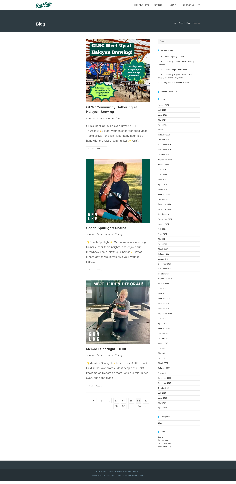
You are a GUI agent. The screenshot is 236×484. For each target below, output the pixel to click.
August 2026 (163, 105)
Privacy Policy (132, 471)
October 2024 (163, 214)
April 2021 (162, 358)
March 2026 (163, 130)
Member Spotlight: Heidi (106, 349)
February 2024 (164, 254)
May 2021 (162, 353)
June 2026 (162, 115)
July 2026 (162, 110)
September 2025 (165, 160)
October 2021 (163, 338)
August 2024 (163, 224)
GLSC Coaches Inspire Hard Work (172, 70)
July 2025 (162, 170)
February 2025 (164, 194)
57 (146, 400)
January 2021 (163, 373)
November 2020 (164, 383)
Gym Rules (101, 471)
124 (138, 406)
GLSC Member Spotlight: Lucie (171, 57)
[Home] (175, 23)
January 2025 (163, 199)
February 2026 (164, 135)
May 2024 (162, 239)
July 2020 (162, 393)
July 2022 (162, 318)
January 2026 (163, 140)
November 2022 (164, 309)
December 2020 (164, 378)
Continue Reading (97, 149)
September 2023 (165, 279)
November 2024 (164, 209)
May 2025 (162, 179)
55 (131, 400)
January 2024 (163, 259)
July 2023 (162, 289)
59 (123, 406)
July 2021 (162, 348)
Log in (160, 437)
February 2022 (164, 328)
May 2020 (162, 403)
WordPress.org (164, 447)
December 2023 (164, 264)
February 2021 (164, 368)
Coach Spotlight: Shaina (106, 228)
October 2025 (163, 155)
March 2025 (163, 189)
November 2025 (164, 150)
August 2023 (163, 284)
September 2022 (165, 314)
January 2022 (163, 333)
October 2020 (163, 388)
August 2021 (163, 343)
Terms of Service (115, 471)
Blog (120, 118)
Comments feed (164, 443)
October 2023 (163, 274)
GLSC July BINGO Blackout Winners (173, 83)
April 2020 (162, 408)
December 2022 (164, 304)
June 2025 (162, 175)
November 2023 (164, 269)
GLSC (92, 118)
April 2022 (162, 323)
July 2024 (162, 229)
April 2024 (162, 244)
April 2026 (162, 125)
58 (116, 406)
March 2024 (163, 249)
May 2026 (162, 120)
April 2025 (162, 184)
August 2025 (163, 165)
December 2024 (164, 204)
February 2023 (164, 299)
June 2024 (162, 234)
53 (116, 400)
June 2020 (162, 398)
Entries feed (163, 440)
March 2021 (163, 363)
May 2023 (162, 294)
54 (123, 400)
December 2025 (164, 145)
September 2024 (165, 219)
